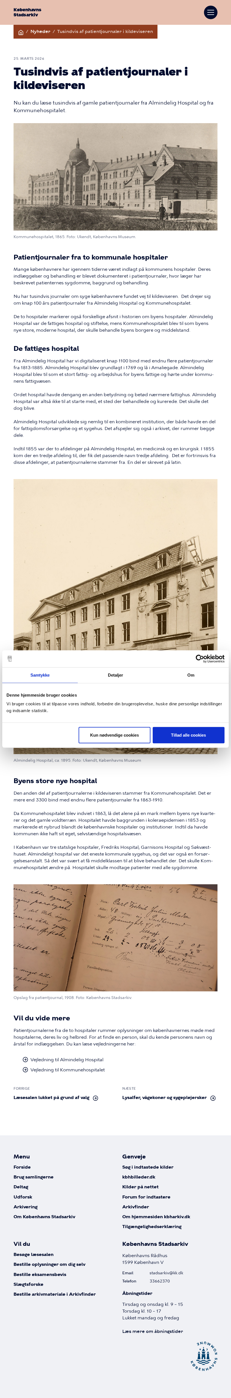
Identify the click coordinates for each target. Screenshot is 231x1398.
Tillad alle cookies (188, 735)
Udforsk (23, 1197)
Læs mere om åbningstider (152, 1331)
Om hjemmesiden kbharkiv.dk (156, 1217)
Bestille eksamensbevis (40, 1274)
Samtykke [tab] (40, 674)
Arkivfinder (135, 1207)
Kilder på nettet (140, 1187)
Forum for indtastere (146, 1197)
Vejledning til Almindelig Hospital (66, 1059)
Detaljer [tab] (115, 674)
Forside (22, 1167)
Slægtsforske (28, 1284)
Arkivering (25, 1207)
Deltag (21, 1187)
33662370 (160, 1281)
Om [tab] (190, 674)
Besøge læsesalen (34, 1254)
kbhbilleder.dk (138, 1177)
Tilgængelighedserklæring (151, 1226)
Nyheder (40, 31)
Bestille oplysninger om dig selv (49, 1264)
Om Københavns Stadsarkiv (44, 1217)
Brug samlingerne (34, 1177)
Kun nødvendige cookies (114, 735)
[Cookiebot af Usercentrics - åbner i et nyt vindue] (200, 658)
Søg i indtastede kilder (148, 1167)
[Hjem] (21, 31)
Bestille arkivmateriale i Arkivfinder (55, 1294)
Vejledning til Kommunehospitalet (67, 1070)
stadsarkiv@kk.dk (166, 1272)
